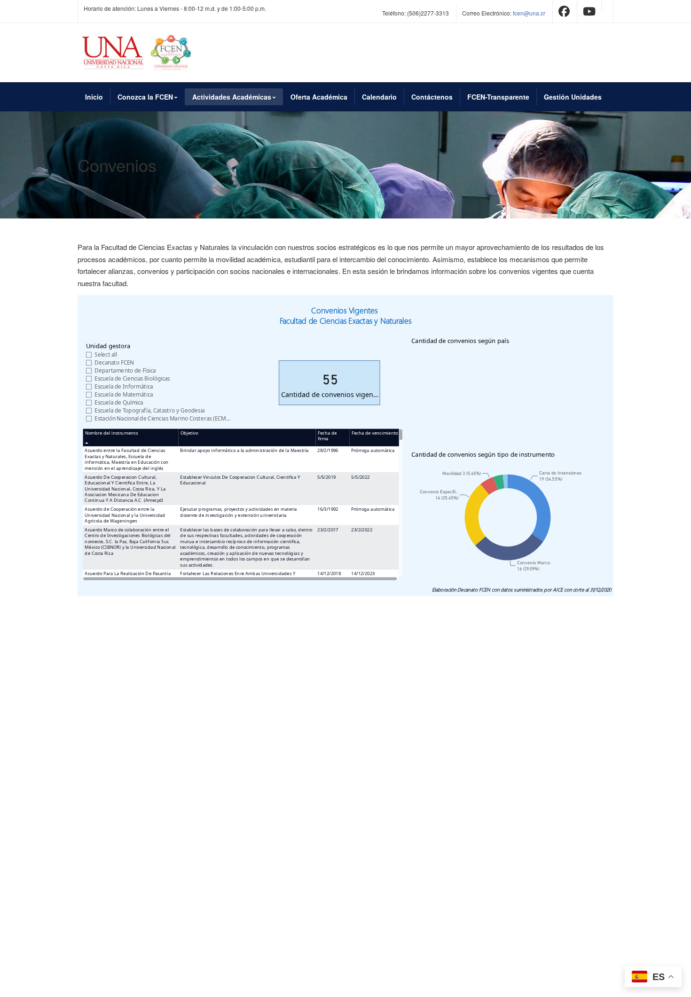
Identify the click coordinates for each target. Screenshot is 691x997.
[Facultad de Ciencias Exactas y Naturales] (140, 52)
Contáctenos (432, 96)
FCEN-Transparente (498, 96)
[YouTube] (589, 13)
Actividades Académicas (231, 96)
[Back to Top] (668, 920)
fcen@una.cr (529, 13)
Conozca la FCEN (145, 96)
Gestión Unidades (573, 96)
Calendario (379, 96)
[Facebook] (564, 13)
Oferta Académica (319, 96)
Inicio (94, 96)
